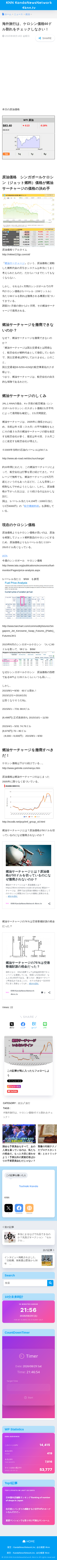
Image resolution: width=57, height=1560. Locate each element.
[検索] (50, 1283)
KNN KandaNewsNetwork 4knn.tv (29, 5)
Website (29, 1213)
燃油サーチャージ (15, 263)
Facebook (19, 1213)
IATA (4, 555)
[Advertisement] (28, 72)
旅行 (27, 1103)
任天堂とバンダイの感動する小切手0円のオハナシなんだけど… (28, 1510)
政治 (20, 1103)
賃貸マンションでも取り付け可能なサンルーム (27, 1520)
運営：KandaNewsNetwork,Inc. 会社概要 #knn (28, 1547)
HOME (30, 1541)
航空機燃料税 (31, 506)
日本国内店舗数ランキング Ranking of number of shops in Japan (28, 1499)
